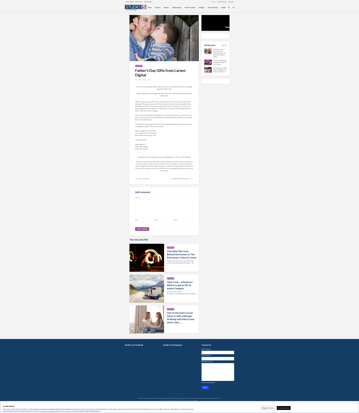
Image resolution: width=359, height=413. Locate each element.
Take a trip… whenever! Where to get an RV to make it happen (180, 285)
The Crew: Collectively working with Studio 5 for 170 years (220, 62)
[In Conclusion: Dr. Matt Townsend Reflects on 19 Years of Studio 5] (208, 69)
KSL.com (230, 1)
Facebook (140, 1)
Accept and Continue (284, 408)
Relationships (177, 7)
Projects (158, 7)
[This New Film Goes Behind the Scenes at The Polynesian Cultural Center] (146, 257)
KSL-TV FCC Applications (193, 400)
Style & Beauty (213, 7)
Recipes (166, 7)
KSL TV (213, 1)
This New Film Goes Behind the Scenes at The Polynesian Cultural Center (182, 254)
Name (137, 220)
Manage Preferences (268, 408)
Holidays (202, 7)
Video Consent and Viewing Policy (50, 411)
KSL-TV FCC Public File (182, 400)
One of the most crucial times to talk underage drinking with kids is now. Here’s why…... (181, 317)
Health (223, 7)
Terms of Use (185, 409)
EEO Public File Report (172, 400)
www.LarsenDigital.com (165, 157)
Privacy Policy (164, 400)
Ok (357, 403)
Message (207, 361)
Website (176, 220)
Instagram (130, 1)
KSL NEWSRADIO (221, 1)
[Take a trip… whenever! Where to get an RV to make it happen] (146, 288)
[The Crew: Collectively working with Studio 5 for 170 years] (208, 62)
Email (156, 220)
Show (150, 7)
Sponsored (139, 66)
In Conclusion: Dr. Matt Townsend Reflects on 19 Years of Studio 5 (220, 70)
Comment (137, 197)
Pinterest (149, 1)
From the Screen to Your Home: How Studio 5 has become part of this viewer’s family (219, 53)
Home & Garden (190, 7)
